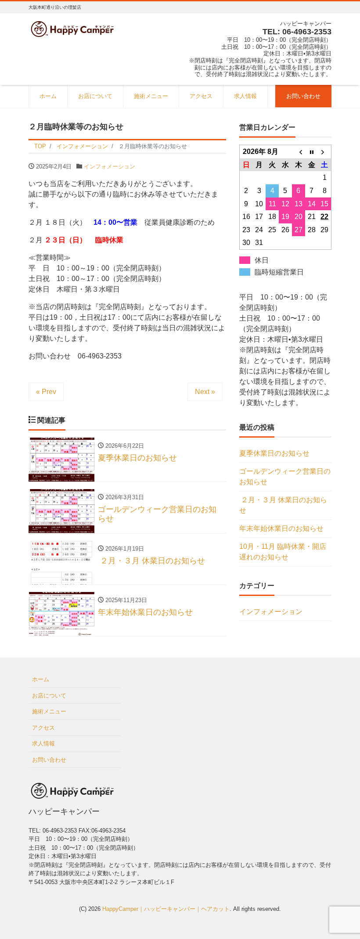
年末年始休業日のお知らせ (281, 528)
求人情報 (245, 96)
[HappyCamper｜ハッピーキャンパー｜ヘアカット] (72, 28)
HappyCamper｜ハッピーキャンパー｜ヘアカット (166, 909)
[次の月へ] (324, 151)
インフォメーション (109, 166)
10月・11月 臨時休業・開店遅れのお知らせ (282, 552)
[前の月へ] (298, 151)
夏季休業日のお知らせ (274, 453)
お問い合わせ (303, 96)
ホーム (48, 96)
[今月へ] (311, 151)
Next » (205, 391)
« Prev (46, 391)
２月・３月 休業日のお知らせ (283, 505)
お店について (95, 96)
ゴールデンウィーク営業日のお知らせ (285, 477)
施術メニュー (151, 96)
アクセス (201, 96)
